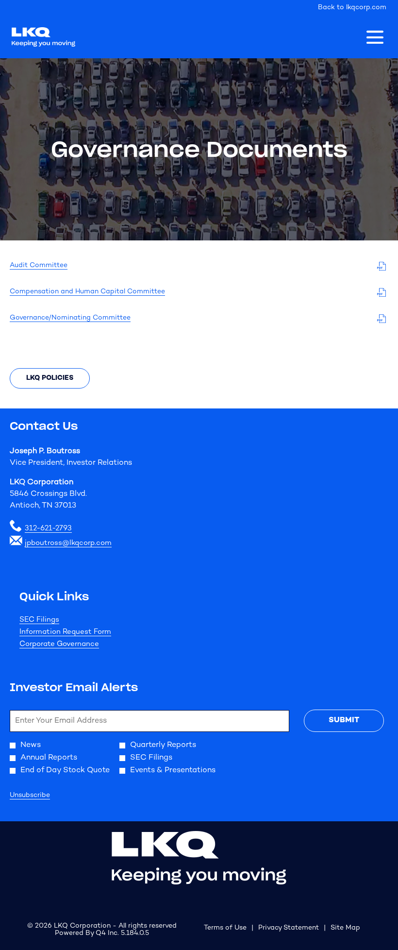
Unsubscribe (30, 795)
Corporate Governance (72, 644)
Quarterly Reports (163, 745)
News (30, 745)
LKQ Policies (49, 378)
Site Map (345, 928)
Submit (344, 720)
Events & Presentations (173, 771)
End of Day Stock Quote (65, 771)
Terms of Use (225, 928)
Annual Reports (48, 758)
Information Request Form (78, 632)
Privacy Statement (288, 928)
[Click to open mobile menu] (375, 37)
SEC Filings (52, 620)
